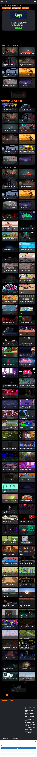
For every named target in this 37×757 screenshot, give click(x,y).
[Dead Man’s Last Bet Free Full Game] (18, 93)
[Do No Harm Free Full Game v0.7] (27, 51)
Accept (18, 748)
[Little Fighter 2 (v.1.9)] (10, 107)
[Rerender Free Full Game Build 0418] (10, 267)
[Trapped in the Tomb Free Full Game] (27, 561)
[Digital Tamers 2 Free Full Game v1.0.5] (27, 613)
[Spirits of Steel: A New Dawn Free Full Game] (10, 561)
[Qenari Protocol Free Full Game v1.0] (27, 320)
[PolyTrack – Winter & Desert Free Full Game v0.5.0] (27, 414)
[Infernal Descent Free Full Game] (27, 519)
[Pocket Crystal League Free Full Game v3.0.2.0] (27, 299)
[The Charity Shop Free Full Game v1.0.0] (10, 644)
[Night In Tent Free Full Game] (27, 487)
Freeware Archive (25, 8)
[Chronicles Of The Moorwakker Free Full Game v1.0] (10, 445)
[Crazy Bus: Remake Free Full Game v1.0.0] (10, 592)
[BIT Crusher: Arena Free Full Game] (10, 351)
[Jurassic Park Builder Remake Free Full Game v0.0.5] (27, 634)
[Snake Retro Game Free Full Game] (10, 309)
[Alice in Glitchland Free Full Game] (27, 215)
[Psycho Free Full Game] (10, 246)
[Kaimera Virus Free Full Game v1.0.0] (27, 540)
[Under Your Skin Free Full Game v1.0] (10, 655)
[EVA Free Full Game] (27, 82)
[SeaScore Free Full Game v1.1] (27, 246)
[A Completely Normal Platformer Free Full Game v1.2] (27, 445)
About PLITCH (18, 27)
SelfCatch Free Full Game (29, 722)
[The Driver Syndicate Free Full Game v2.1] (27, 676)
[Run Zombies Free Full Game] (27, 236)
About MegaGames (5, 738)
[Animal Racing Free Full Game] (10, 236)
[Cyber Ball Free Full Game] (27, 362)
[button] (35, 741)
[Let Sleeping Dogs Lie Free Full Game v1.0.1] (10, 72)
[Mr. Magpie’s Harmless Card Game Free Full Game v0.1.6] (10, 508)
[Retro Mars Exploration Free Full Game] (27, 330)
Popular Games (15, 738)
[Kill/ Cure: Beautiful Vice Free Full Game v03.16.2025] (10, 519)
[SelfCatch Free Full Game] (27, 72)
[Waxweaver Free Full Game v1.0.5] (10, 665)
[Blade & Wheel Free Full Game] (27, 529)
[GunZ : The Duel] (27, 128)
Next (24, 695)
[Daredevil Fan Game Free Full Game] (10, 362)
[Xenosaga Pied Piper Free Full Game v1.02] (27, 309)
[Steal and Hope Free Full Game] (10, 51)
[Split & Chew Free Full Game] (10, 82)
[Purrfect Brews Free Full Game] (10, 414)
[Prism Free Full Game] (10, 634)
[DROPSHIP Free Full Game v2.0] (10, 498)
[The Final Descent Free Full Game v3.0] (10, 341)
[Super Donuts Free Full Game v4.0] (10, 582)
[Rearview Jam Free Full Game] (27, 456)
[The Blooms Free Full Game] (10, 320)
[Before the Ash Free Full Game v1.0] (27, 498)
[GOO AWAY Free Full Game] (27, 372)
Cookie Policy (18, 755)
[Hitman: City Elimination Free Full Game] (27, 149)
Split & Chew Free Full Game (30, 727)
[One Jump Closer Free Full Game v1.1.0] (10, 138)
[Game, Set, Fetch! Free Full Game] (10, 540)
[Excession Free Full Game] (27, 267)
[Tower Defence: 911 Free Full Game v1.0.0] (27, 592)
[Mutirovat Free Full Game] (10, 278)
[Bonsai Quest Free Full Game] (10, 456)
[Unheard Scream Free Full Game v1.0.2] (27, 665)
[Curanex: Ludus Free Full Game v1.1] (10, 393)
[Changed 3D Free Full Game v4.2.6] (27, 117)
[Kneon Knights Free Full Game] (27, 435)
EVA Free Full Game (28, 729)
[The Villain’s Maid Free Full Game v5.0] (10, 372)
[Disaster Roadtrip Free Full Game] (10, 466)
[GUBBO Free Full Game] (10, 435)
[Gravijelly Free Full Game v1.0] (10, 529)
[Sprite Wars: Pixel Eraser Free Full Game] (18, 686)
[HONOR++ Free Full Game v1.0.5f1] (27, 466)
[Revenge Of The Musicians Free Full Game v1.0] (10, 299)
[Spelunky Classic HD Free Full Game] (27, 582)
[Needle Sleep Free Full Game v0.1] (10, 676)
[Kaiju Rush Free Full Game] (27, 477)
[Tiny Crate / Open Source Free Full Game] (27, 644)
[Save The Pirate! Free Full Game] (27, 257)
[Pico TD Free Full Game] (27, 571)
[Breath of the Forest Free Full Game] (10, 487)
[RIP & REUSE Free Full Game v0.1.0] (27, 550)
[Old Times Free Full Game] (10, 477)
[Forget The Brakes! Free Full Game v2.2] (10, 571)
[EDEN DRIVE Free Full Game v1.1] (27, 107)
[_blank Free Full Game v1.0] (10, 257)
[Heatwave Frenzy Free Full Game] (27, 278)
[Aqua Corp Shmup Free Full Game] (27, 383)
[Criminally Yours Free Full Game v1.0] (27, 655)
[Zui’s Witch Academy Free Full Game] (10, 383)
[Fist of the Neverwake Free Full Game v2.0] (27, 351)
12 (15, 695)
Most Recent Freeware (7, 8)
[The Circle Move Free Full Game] (27, 393)
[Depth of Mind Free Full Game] (27, 341)
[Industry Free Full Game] (10, 613)
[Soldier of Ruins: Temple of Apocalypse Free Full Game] (10, 550)
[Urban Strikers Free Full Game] (10, 288)
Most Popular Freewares (16, 8)
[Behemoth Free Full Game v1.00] (27, 508)
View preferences (18, 753)
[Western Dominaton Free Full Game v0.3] (27, 288)
